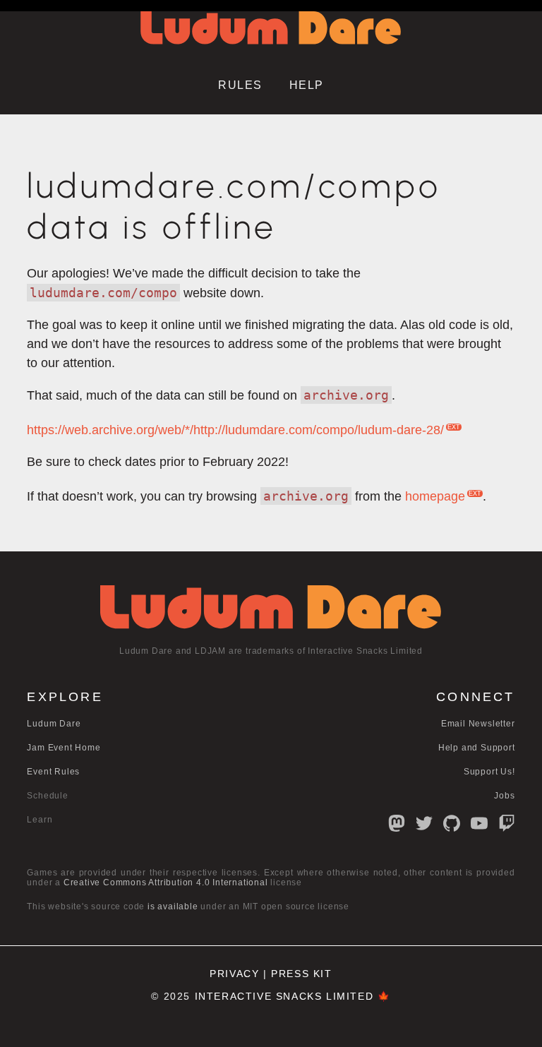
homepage (435, 496)
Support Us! (489, 772)
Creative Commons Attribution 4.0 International (166, 882)
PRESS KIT (301, 974)
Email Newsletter (478, 724)
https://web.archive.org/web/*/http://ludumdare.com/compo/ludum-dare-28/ (235, 430)
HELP (306, 85)
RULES (240, 85)
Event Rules (53, 772)
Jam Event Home (63, 748)
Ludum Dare (53, 724)
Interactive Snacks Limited (284, 996)
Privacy (234, 974)
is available (172, 906)
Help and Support (476, 748)
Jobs (504, 796)
